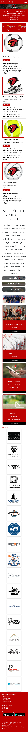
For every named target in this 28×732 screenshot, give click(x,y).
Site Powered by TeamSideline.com (10, 724)
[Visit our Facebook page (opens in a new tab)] (3, 708)
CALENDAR (14, 278)
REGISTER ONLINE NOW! (14, 324)
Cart (11, 2)
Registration (6, 696)
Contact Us (5, 699)
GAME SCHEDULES (14, 353)
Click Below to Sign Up (13, 385)
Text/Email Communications (14, 387)
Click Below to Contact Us (14, 419)
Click (13, 327)
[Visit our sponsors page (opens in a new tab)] (14, 482)
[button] (3, 299)
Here (15, 327)
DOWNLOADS (14, 284)
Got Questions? (14, 416)
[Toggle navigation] (25, 2)
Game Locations (7, 701)
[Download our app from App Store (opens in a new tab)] (8, 714)
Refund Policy (5, 727)
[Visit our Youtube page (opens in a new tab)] (7, 708)
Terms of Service (6, 725)
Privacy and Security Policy (17, 727)
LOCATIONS (14, 290)
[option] (14, 299)
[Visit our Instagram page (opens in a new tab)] (5, 708)
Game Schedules (7, 698)
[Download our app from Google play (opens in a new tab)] (20, 714)
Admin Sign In (6, 728)
